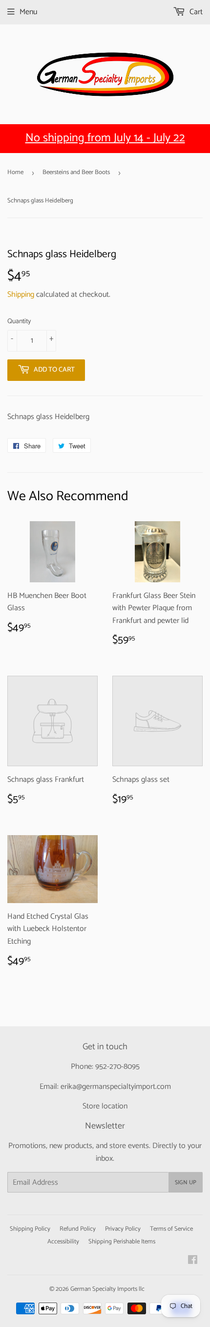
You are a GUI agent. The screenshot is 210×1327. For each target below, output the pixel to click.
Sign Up (185, 1182)
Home (15, 172)
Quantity (19, 321)
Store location (105, 1106)
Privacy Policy (123, 1229)
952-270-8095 (117, 1066)
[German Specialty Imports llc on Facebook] (193, 1261)
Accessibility (63, 1242)
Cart (195, 12)
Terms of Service (171, 1229)
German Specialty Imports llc (107, 1289)
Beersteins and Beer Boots (76, 172)
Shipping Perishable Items (121, 1242)
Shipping (20, 294)
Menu (28, 12)
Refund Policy (78, 1229)
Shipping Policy (30, 1229)
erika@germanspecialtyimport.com (116, 1086)
